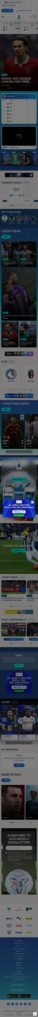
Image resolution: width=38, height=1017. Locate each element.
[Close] (32, 502)
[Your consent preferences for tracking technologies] (35, 1014)
